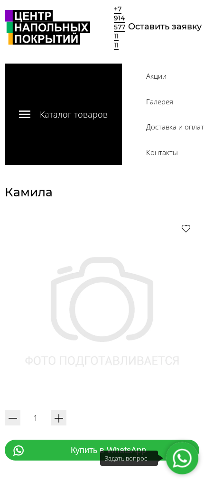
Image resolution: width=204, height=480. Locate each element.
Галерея (159, 101)
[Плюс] (58, 417)
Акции (156, 76)
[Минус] (12, 417)
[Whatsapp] (182, 458)
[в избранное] (186, 228)
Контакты (162, 152)
